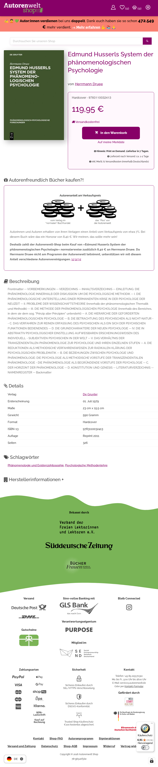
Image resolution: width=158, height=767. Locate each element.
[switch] (145, 747)
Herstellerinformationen (36, 479)
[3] (79, 259)
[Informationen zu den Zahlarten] (18, 678)
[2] (76, 259)
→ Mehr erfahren (86, 27)
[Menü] (152, 724)
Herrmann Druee (89, 84)
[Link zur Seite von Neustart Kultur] (129, 705)
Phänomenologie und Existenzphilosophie (36, 465)
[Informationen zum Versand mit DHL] (29, 618)
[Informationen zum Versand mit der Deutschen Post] (29, 609)
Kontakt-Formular (133, 686)
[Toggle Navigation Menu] (148, 8)
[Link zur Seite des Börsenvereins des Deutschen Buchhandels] (129, 730)
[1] (72, 259)
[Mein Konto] (113, 8)
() (126, 8)
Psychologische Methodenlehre (86, 465)
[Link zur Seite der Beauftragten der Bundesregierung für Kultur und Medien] (129, 723)
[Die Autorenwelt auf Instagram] (129, 609)
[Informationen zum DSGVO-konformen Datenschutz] (79, 698)
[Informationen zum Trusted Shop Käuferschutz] (79, 716)
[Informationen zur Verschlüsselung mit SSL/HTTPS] (79, 680)
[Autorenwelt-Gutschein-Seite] (29, 645)
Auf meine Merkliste (111, 142)
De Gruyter (90, 394)
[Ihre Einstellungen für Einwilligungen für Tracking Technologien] (151, 760)
